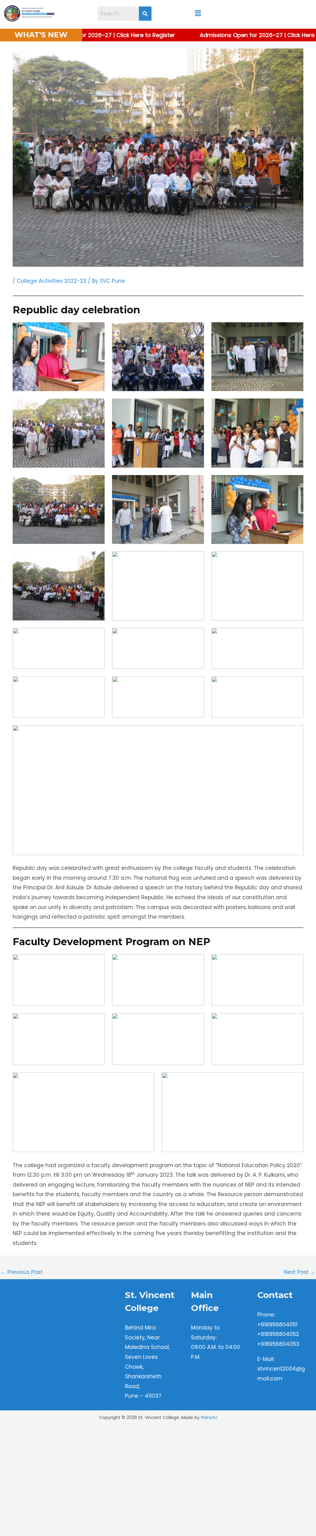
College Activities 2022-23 (51, 281)
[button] (198, 13)
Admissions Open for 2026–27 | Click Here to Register (93, 35)
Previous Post (22, 1272)
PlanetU (209, 1524)
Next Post (299, 1272)
